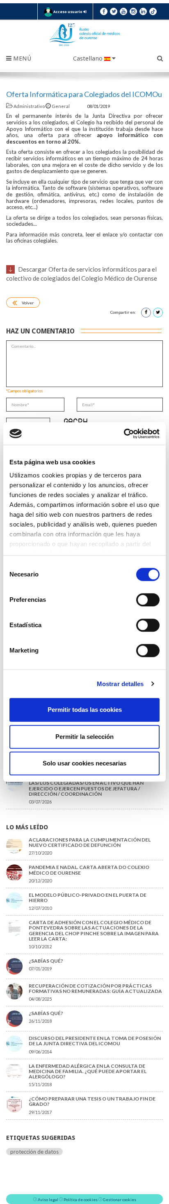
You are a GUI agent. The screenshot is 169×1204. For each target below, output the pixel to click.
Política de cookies (81, 1199)
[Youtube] (123, 11)
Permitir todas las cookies (85, 709)
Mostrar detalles (120, 683)
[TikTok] (153, 11)
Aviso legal (48, 1199)
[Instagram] (133, 11)
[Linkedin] (143, 11)
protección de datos (34, 1151)
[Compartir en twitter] (158, 312)
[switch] (148, 599)
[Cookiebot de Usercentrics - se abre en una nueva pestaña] (124, 433)
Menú (21, 58)
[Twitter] (113, 11)
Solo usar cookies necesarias (84, 763)
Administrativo (29, 106)
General (61, 106)
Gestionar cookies (119, 1199)
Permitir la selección (84, 736)
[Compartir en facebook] (146, 312)
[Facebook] (103, 11)
